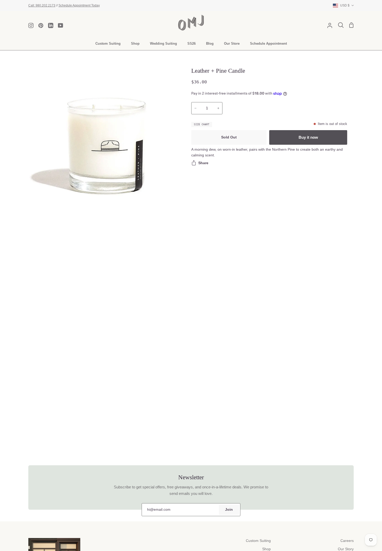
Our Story (346, 549)
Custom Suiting (258, 541)
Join (229, 510)
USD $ (345, 5)
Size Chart (201, 124)
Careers (347, 541)
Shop (266, 549)
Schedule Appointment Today (79, 5)
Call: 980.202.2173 (41, 5)
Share (203, 163)
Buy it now (308, 137)
